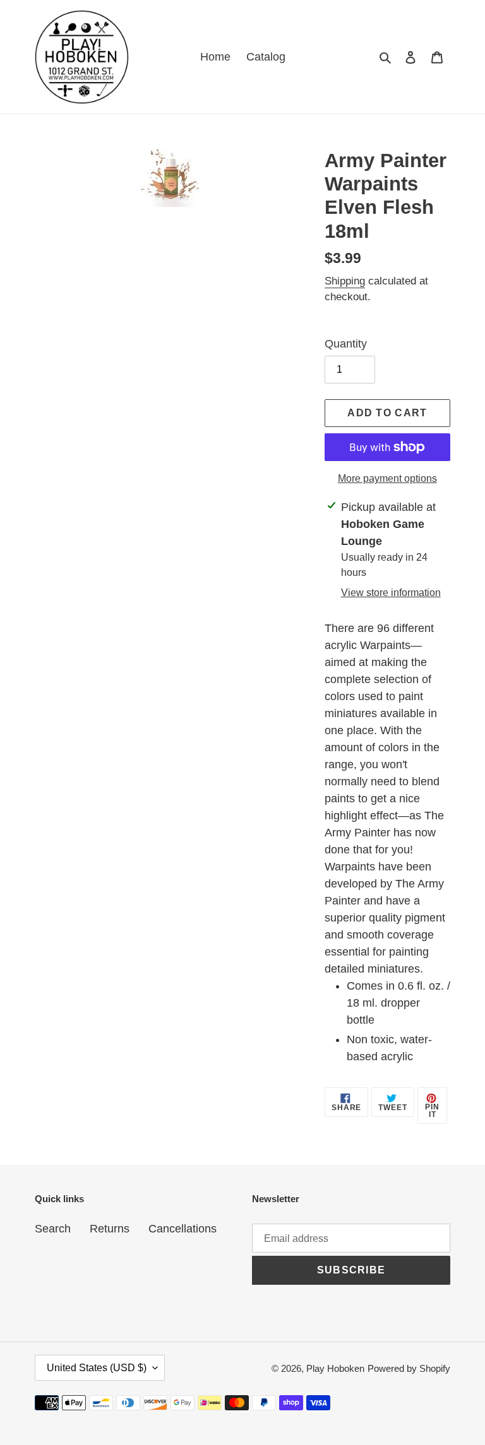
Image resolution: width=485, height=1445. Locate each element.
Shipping (345, 281)
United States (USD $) (97, 1367)
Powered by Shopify (409, 1368)
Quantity (346, 343)
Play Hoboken (335, 1368)
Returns (109, 1228)
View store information (391, 592)
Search (53, 1228)
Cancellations (182, 1228)
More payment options (387, 478)
